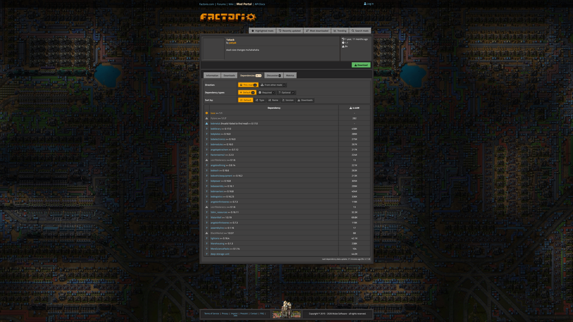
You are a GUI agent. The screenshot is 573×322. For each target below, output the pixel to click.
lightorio (215, 238)
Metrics (290, 75)
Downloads (229, 75)
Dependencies (250, 75)
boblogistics (217, 196)
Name (275, 100)
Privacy (225, 314)
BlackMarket (217, 233)
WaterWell (216, 217)
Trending (341, 30)
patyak (232, 42)
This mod (249, 85)
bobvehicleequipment (222, 175)
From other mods (274, 85)
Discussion (273, 75)
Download (362, 65)
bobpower (216, 181)
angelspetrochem (220, 149)
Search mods (362, 30)
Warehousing (218, 243)
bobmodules (217, 144)
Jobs (235, 316)
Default (248, 92)
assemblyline (217, 228)
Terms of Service (211, 314)
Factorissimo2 (218, 155)
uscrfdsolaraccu (219, 160)
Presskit (244, 314)
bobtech (215, 170)
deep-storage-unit (220, 254)
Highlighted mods (264, 30)
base (213, 113)
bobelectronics (218, 139)
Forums (221, 4)
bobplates (216, 134)
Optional (287, 92)
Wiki (231, 4)
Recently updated (291, 30)
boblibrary (216, 128)
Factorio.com (206, 4)
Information (212, 75)
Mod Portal (244, 4)
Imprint (234, 314)
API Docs (260, 4)
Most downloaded (318, 30)
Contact (254, 314)
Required (268, 92)
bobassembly (217, 186)
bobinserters (217, 191)
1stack (230, 39)
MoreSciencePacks (220, 248)
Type (261, 100)
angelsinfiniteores (220, 201)
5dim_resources (219, 212)
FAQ (262, 314)
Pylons (214, 118)
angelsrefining (218, 165)
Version (289, 100)
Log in (370, 4)
